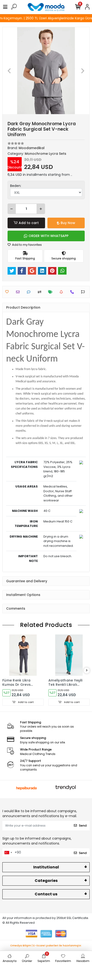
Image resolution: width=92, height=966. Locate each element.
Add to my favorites (26, 244)
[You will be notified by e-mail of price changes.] (51, 292)
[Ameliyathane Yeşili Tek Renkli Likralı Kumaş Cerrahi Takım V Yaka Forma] (69, 655)
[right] (87, 670)
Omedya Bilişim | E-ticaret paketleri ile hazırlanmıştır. (46, 945)
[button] (9, 70)
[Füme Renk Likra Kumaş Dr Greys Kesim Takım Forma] (23, 655)
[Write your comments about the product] (30, 292)
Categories (46, 880)
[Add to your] (41, 292)
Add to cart (29, 222)
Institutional (46, 867)
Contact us (46, 894)
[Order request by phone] (73, 292)
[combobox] (8, 853)
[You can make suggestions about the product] (84, 292)
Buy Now (68, 222)
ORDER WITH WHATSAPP (48, 235)
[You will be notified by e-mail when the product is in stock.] (62, 292)
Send (83, 825)
